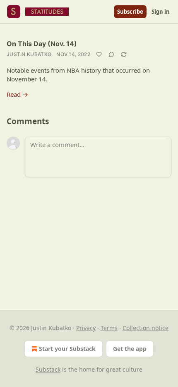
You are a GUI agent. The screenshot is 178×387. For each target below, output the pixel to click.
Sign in (161, 11)
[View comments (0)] (111, 54)
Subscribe (130, 11)
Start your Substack (67, 349)
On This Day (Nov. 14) (42, 43)
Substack (48, 369)
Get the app (130, 349)
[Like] (99, 54)
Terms (109, 328)
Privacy (86, 328)
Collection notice (145, 328)
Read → (17, 94)
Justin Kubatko (29, 54)
